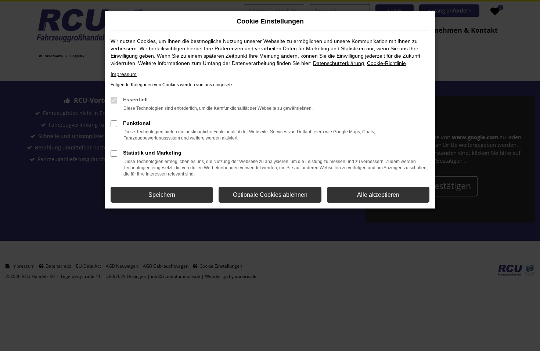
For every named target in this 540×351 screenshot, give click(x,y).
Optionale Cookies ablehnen (270, 195)
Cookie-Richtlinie (386, 63)
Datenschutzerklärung (338, 63)
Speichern (161, 195)
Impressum (124, 74)
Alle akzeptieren (378, 195)
